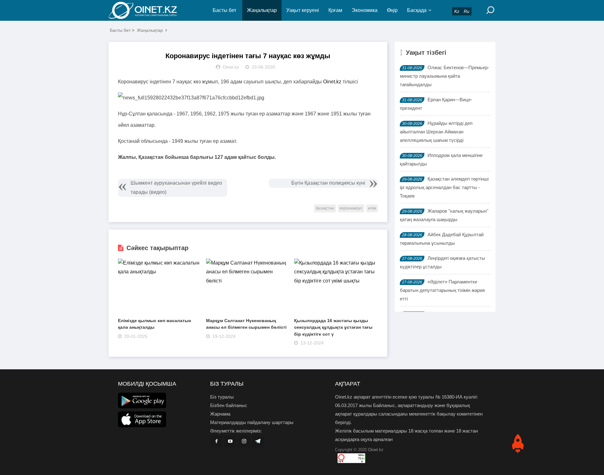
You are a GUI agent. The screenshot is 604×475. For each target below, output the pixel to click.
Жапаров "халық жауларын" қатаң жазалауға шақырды (444, 215)
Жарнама (220, 413)
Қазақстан (325, 208)
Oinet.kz (332, 81)
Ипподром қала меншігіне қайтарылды (441, 159)
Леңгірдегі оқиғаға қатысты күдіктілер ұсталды (442, 262)
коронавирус (351, 208)
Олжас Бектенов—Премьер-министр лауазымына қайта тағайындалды (444, 76)
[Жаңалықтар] (148, 10)
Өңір (392, 10)
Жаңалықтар (262, 10)
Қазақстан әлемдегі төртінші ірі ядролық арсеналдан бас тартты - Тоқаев (444, 187)
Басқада (417, 10)
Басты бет (224, 10)
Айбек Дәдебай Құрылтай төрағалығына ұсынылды (442, 239)
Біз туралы (222, 397)
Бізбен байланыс (228, 405)
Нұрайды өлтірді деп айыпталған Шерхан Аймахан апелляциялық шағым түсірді (436, 131)
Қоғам (335, 10)
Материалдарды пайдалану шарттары (252, 422)
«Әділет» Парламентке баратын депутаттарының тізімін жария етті (442, 290)
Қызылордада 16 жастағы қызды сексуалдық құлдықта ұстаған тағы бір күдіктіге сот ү (333, 327)
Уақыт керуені (302, 10)
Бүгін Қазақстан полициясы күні (328, 183)
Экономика (365, 10)
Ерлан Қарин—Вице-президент (436, 104)
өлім (372, 208)
